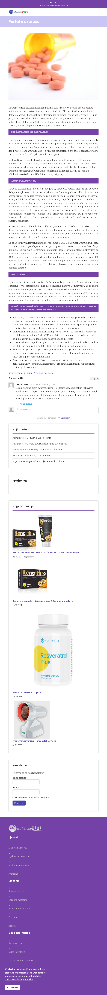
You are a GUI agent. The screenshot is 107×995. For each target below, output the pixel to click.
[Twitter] (56, 2)
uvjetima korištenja (39, 797)
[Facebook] (51, 2)
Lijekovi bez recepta (18, 856)
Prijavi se (19, 803)
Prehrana (13, 873)
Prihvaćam (12, 987)
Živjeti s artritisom (43, 372)
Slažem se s (32, 797)
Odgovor (29, 404)
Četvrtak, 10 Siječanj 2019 (42, 384)
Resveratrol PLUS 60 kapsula (27, 692)
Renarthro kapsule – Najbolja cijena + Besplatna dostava (43, 601)
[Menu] (97, 12)
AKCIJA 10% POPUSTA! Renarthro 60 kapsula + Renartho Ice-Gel (46, 552)
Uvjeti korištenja (16, 951)
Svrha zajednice (16, 943)
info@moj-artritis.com (60, 5)
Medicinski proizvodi (19, 865)
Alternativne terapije (19, 908)
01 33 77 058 (44, 5)
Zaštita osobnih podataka (21, 960)
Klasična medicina (17, 891)
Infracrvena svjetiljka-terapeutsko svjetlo (34, 740)
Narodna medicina (17, 899)
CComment (64, 417)
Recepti (12, 925)
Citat (24, 404)
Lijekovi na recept (17, 847)
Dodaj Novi (94, 379)
